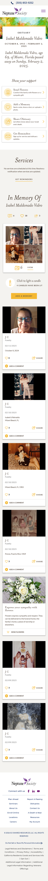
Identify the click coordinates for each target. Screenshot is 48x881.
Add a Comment (16, 366)
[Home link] (14, 11)
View (30, 267)
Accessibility (36, 852)
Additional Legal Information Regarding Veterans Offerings (24, 865)
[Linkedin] (33, 791)
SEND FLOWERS (17, 632)
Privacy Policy (23, 852)
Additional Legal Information (18, 862)
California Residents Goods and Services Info (24, 855)
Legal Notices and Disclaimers (18, 849)
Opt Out (24, 859)
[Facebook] (28, 791)
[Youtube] (38, 791)
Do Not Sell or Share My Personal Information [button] (22, 843)
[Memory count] (10, 215)
